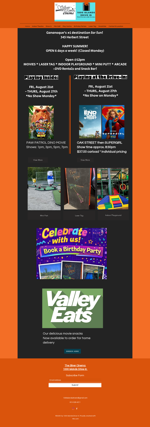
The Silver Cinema (75, 365)
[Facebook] (77, 408)
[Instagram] (73, 408)
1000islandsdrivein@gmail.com (75, 398)
